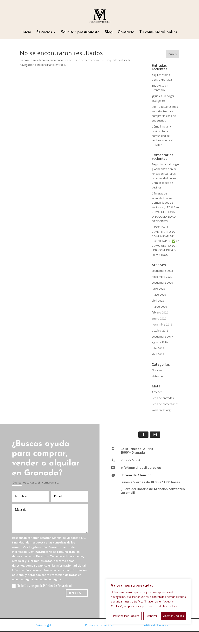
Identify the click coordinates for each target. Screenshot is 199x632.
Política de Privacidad (57, 586)
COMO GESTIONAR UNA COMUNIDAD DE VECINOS (164, 216)
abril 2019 (158, 354)
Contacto (126, 32)
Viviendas (157, 376)
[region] (148, 601)
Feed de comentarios (165, 404)
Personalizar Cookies (126, 616)
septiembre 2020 (162, 282)
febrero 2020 (160, 312)
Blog (109, 32)
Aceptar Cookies (173, 616)
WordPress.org (161, 410)
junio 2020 (158, 288)
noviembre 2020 (162, 277)
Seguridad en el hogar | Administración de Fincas (165, 168)
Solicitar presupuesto (80, 32)
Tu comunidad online (158, 32)
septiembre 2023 (162, 271)
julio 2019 (158, 348)
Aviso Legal (43, 625)
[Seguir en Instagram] (155, 434)
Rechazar (151, 616)
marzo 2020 (159, 306)
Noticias (157, 370)
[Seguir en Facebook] (143, 434)
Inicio (26, 32)
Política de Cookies (155, 625)
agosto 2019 (160, 342)
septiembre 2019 (162, 336)
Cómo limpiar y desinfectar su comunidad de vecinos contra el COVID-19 (162, 136)
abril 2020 (158, 300)
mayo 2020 (159, 294)
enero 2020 (159, 318)
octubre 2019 (160, 330)
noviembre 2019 (162, 324)
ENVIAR (76, 593)
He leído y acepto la (44, 586)
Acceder (157, 392)
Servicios (44, 32)
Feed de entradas (163, 398)
